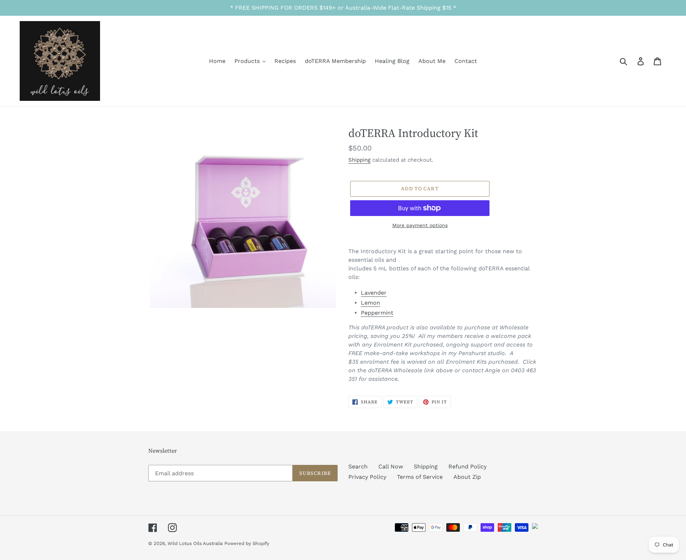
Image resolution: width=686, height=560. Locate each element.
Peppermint (377, 312)
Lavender (374, 292)
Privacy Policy (367, 476)
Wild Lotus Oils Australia (195, 543)
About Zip (467, 476)
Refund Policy (467, 466)
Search (358, 466)
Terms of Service (420, 476)
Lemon (370, 302)
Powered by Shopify (246, 543)
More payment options (420, 225)
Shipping (359, 160)
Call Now (390, 466)
